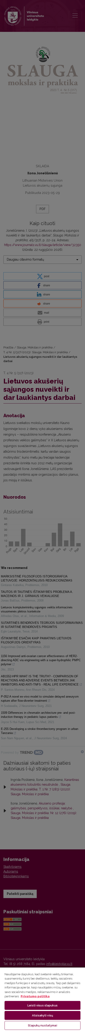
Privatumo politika (35, 996)
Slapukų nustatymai (42, 1025)
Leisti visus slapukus (42, 1005)
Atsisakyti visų (42, 1015)
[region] (42, 999)
